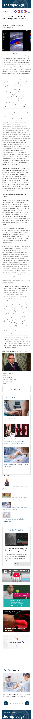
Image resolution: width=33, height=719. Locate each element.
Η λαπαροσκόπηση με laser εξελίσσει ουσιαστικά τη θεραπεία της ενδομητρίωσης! (14, 519)
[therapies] (16, 4)
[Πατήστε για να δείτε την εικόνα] (16, 50)
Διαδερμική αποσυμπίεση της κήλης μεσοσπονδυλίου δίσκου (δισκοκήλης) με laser (15, 488)
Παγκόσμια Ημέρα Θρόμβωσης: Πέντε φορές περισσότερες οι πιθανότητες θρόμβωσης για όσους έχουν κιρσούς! (14, 441)
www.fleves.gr (6, 383)
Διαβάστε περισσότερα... (22, 564)
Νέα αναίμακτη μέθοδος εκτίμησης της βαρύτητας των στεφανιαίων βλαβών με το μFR (16, 550)
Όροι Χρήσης (6, 712)
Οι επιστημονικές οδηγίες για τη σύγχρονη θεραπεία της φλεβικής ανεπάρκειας (16, 695)
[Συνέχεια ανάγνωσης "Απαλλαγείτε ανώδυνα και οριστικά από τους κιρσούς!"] (7, 507)
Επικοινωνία (14, 712)
